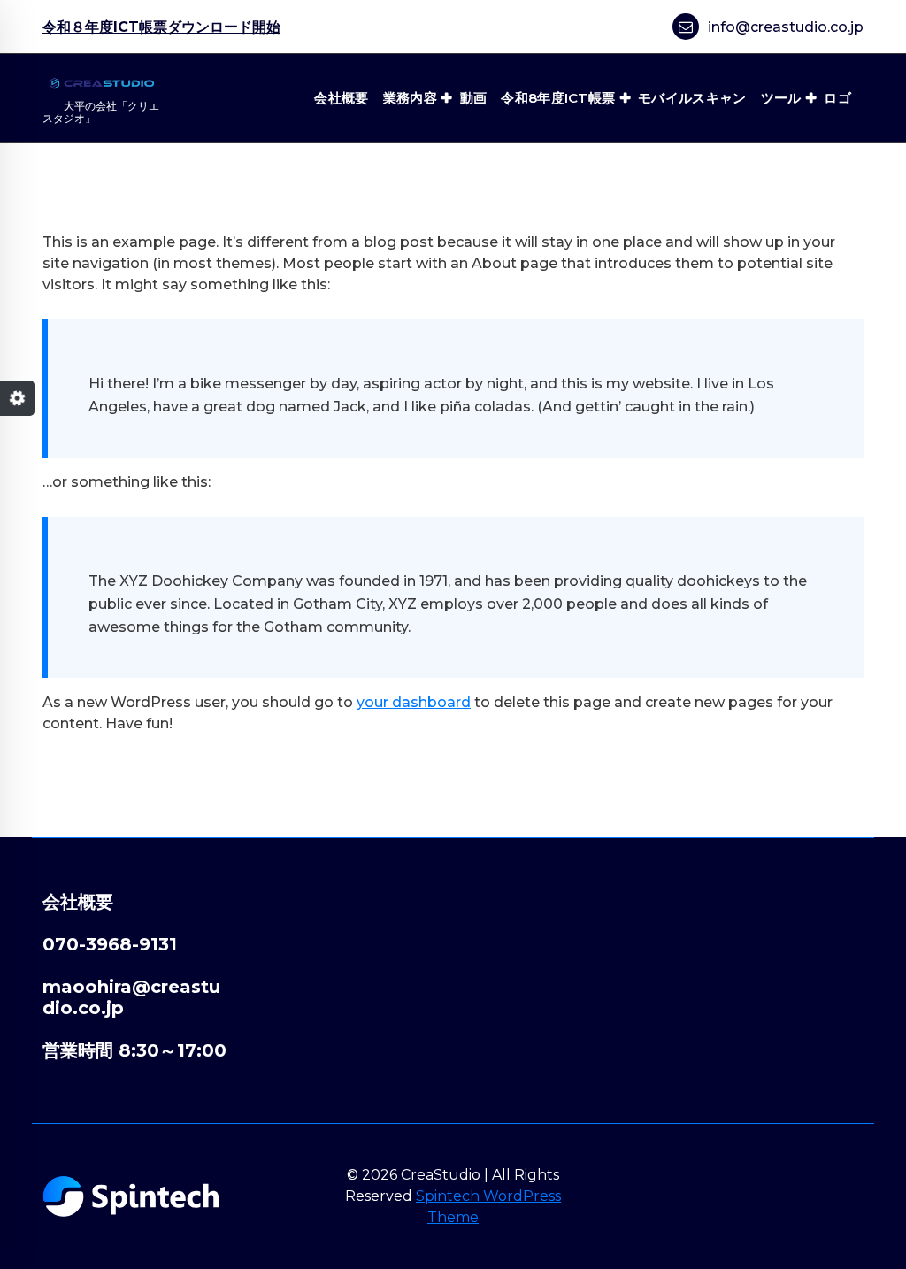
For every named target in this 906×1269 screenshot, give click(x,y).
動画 (474, 97)
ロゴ (837, 97)
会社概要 (341, 97)
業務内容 (410, 97)
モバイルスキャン (692, 97)
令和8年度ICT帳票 (558, 97)
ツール (781, 97)
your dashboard (414, 702)
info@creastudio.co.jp (786, 27)
